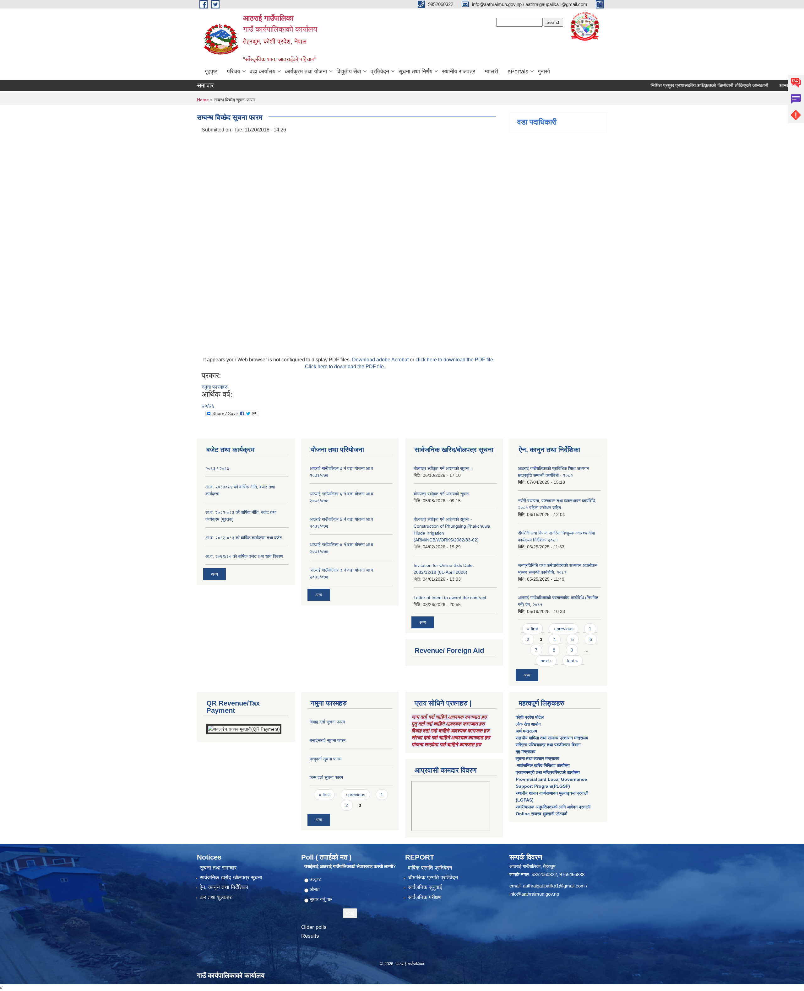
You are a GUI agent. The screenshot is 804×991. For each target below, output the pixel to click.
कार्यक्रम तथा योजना (306, 71)
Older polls (314, 927)
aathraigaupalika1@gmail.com (554, 885)
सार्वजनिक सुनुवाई (425, 887)
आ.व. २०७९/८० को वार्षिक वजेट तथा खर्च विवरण (244, 556)
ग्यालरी (491, 71)
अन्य (214, 574)
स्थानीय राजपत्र (458, 71)
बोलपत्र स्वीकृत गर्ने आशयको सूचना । (443, 468)
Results (310, 936)
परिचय (233, 71)
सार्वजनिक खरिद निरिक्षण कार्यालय (543, 765)
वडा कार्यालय (262, 71)
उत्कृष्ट (316, 879)
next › (546, 660)
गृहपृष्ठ (211, 71)
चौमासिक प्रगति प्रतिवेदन (433, 878)
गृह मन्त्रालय (525, 751)
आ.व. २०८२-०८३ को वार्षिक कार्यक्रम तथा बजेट (243, 537)
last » (572, 660)
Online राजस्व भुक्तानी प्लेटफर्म (541, 813)
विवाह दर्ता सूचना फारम (327, 721)
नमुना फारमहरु (215, 387)
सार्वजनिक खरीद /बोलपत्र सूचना (231, 878)
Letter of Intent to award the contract (450, 597)
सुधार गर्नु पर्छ (321, 899)
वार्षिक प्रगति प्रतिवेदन (430, 868)
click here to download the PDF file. (455, 359)
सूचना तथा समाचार (218, 868)
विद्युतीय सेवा (348, 71)
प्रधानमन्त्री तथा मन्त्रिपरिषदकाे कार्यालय (548, 772)
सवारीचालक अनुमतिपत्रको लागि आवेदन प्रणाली (553, 806)
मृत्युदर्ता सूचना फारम (325, 758)
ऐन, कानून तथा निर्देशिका (224, 887)
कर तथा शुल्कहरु (216, 897)
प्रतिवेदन (380, 71)
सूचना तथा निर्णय (415, 71)
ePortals (518, 71)
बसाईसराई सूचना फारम (327, 740)
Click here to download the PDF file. (345, 366)
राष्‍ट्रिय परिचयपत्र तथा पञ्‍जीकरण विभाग (548, 744)
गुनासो (544, 71)
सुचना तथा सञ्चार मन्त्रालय (537, 758)
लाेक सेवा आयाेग (528, 724)
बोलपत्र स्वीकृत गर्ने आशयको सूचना (441, 493)
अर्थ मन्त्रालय (526, 730)
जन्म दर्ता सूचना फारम (326, 777)
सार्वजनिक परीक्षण (424, 897)
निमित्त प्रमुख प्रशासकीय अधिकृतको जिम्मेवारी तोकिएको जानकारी (688, 85)
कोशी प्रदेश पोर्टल (530, 717)
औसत (314, 889)
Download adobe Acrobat (381, 359)
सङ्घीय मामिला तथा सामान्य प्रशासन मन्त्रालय (552, 737)
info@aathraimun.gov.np (534, 894)
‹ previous (563, 628)
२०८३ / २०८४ (217, 468)
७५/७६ (208, 405)
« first (532, 628)
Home (203, 99)
